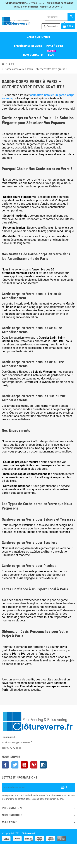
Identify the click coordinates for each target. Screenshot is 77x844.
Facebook (5, 764)
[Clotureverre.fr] (16, 21)
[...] (15, 737)
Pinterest (33, 764)
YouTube (24, 764)
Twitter (14, 764)
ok (66, 787)
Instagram (43, 764)
